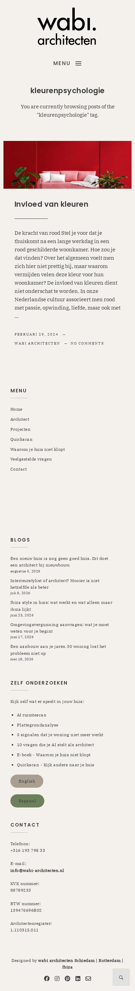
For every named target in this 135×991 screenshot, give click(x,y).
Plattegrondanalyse (37, 724)
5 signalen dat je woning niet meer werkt (60, 734)
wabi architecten (38, 343)
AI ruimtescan (32, 714)
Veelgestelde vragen (31, 459)
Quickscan (21, 439)
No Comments (87, 343)
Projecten (20, 429)
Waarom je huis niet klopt (37, 449)
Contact (18, 469)
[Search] (121, 977)
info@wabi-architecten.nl (37, 870)
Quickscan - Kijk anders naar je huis (55, 764)
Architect (19, 419)
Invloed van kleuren (52, 204)
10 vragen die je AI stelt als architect (55, 744)
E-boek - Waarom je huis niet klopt (54, 754)
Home (16, 409)
